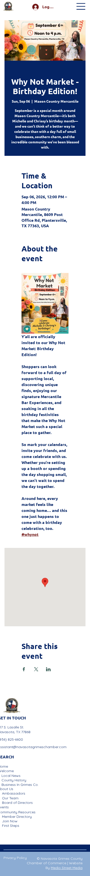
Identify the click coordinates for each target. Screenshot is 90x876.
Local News (11, 775)
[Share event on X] (36, 669)
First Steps (10, 825)
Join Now (10, 821)
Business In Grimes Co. (20, 784)
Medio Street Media (66, 868)
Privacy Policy (15, 858)
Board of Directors (17, 802)
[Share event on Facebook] (24, 669)
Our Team (10, 798)
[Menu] (81, 6)
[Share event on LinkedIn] (48, 669)
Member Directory (17, 816)
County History (14, 780)
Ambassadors (13, 793)
